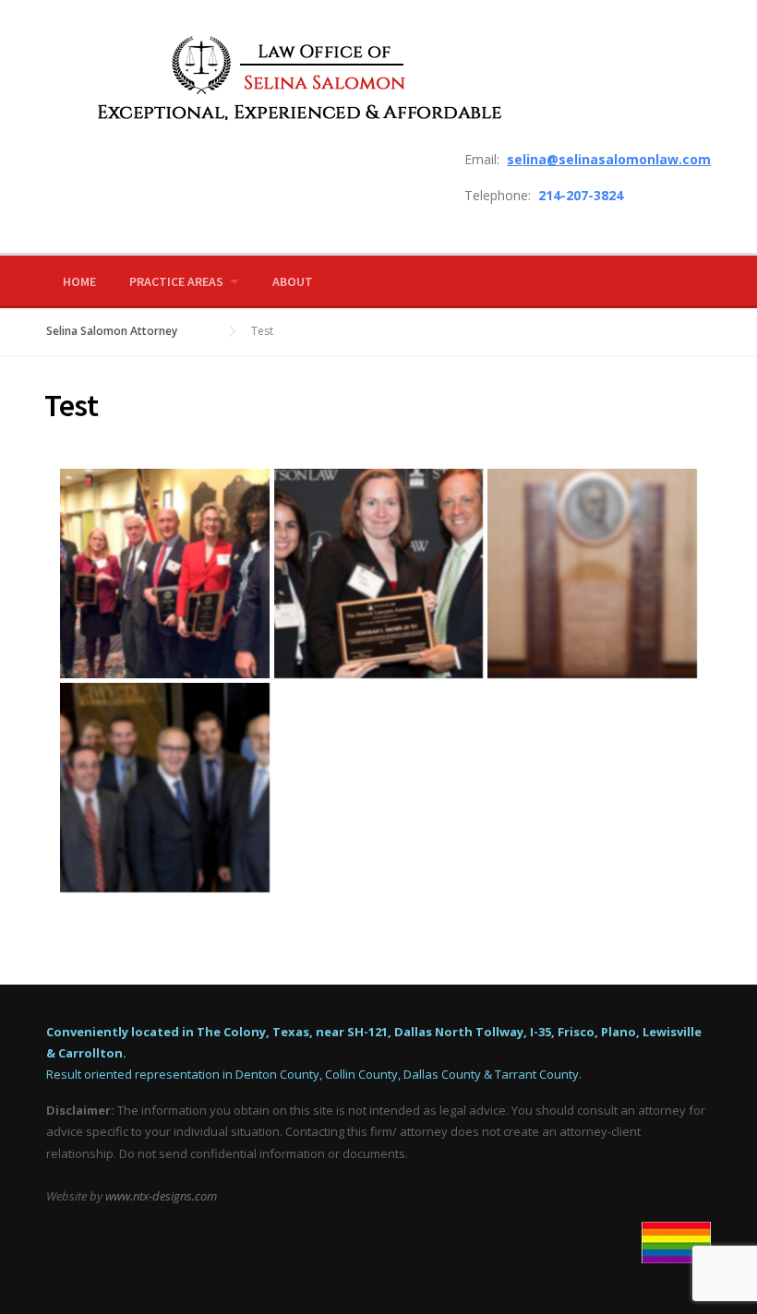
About (292, 281)
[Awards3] (592, 573)
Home (79, 281)
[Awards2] (165, 573)
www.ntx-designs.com (161, 1196)
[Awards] (379, 573)
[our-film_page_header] (165, 787)
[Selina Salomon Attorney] (289, 77)
